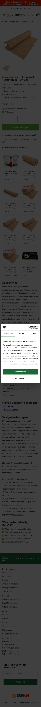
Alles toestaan (20, 372)
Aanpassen (19, 378)
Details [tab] (21, 333)
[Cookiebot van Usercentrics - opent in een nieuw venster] (28, 327)
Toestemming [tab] (8, 333)
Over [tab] (34, 333)
